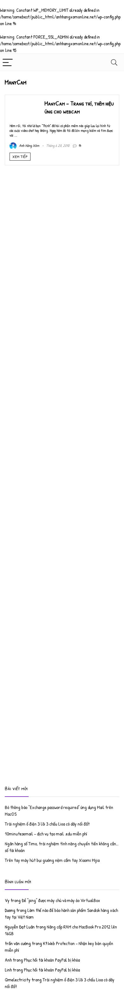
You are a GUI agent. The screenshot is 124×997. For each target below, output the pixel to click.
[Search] (114, 62)
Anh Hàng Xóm (28, 145)
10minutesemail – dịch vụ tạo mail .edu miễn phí (46, 833)
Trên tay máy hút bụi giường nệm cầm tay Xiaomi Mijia (52, 860)
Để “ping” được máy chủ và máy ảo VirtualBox (61, 900)
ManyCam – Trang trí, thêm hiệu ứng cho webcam (79, 107)
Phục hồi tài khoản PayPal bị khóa (52, 960)
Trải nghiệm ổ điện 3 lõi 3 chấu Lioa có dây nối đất (47, 823)
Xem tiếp (20, 156)
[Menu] (7, 62)
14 (79, 145)
